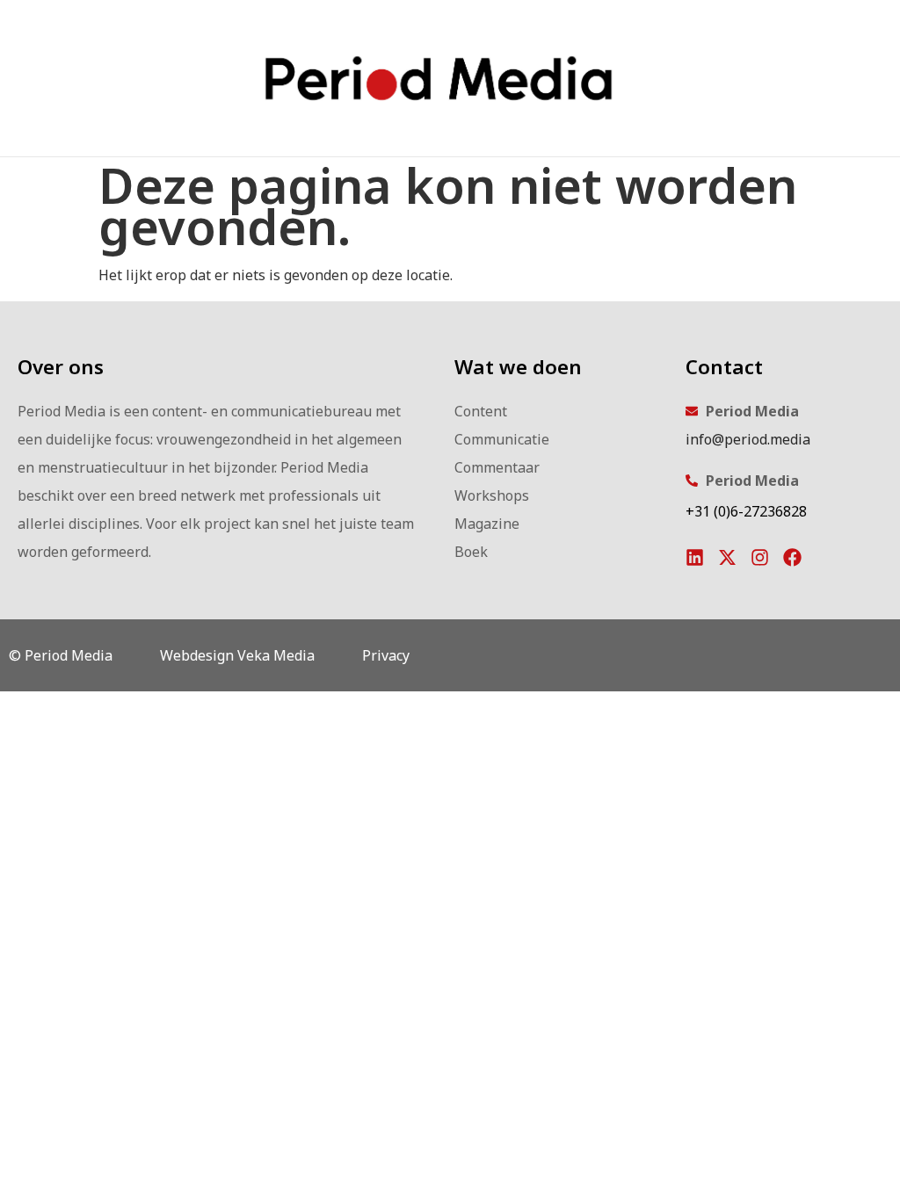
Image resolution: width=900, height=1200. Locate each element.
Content (480, 411)
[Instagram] (760, 557)
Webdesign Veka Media (237, 655)
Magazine (486, 523)
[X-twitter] (727, 557)
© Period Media (60, 655)
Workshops (491, 495)
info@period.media (748, 439)
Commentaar (497, 467)
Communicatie (501, 439)
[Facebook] (792, 557)
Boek (471, 551)
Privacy (386, 655)
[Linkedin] (695, 557)
